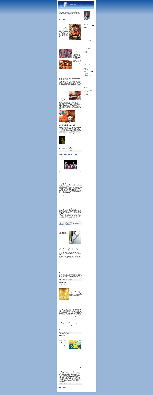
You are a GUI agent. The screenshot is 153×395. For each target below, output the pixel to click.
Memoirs (78, 223)
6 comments (63, 222)
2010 (85, 52)
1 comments (63, 279)
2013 (85, 46)
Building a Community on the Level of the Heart (68, 154)
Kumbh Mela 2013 (62, 19)
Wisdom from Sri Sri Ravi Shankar (88, 89)
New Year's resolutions (63, 333)
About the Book (63, 9)
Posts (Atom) (64, 387)
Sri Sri (91, 73)
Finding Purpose (62, 336)
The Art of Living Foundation (89, 91)
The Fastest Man (62, 227)
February (87, 47)
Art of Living (92, 72)
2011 (85, 51)
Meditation (76, 223)
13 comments (64, 150)
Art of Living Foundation (64, 223)
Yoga (70, 224)
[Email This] (68, 150)
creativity (73, 223)
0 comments (64, 332)
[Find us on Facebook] (85, 95)
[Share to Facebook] (70, 150)
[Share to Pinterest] (71, 150)
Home (59, 9)
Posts (86, 64)
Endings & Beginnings (63, 284)
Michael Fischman (68, 9)
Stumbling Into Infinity (91, 75)
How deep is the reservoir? (88, 92)
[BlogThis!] (69, 150)
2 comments (64, 383)
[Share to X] (69, 222)
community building (69, 223)
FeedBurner (90, 42)
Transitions (68, 224)
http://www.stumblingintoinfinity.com (89, 22)
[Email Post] (66, 150)
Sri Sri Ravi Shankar (64, 224)
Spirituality (60, 224)
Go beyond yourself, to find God (88, 90)
